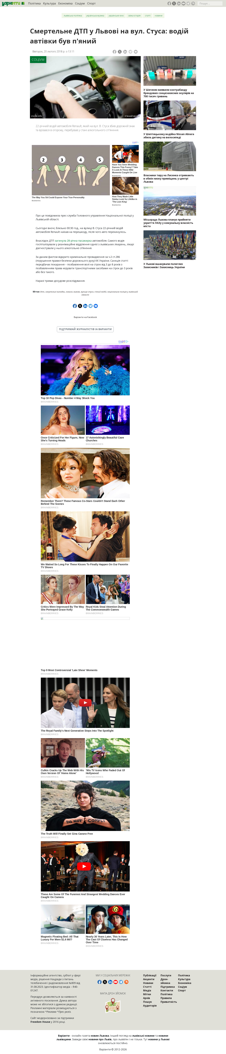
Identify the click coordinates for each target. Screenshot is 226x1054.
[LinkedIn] (125, 52)
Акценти (148, 979)
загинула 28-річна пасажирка (73, 240)
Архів (146, 998)
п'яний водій (100, 291)
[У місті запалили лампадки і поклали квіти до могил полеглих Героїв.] (169, 245)
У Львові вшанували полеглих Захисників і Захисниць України (164, 265)
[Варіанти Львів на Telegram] (188, 3)
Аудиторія (150, 1005)
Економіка (65, 3)
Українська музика (95, 15)
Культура (49, 3)
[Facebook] (114, 52)
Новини (158, 15)
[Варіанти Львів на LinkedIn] (179, 3)
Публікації (149, 975)
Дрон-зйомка (165, 981)
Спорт (91, 3)
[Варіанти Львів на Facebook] (169, 3)
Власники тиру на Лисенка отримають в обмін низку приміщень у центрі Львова (168, 178)
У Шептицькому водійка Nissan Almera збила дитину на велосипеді (168, 135)
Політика (34, 3)
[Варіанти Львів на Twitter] (174, 3)
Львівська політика (73, 15)
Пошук (147, 1002)
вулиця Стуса (87, 291)
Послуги (165, 975)
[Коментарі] (136, 52)
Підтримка (167, 987)
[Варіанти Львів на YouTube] (183, 3)
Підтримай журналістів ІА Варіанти (85, 329)
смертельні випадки (55, 291)
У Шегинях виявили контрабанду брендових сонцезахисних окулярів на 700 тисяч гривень (168, 93)
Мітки (147, 994)
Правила (166, 998)
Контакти (166, 990)
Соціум (80, 3)
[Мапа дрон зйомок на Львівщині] (113, 1005)
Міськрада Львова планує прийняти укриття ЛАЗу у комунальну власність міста (168, 223)
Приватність (168, 1002)
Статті (147, 15)
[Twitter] (120, 52)
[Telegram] (130, 52)
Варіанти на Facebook (85, 317)
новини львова (73, 291)
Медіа (147, 990)
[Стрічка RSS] (193, 3)
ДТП (42, 291)
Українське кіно (116, 15)
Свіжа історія (134, 15)
